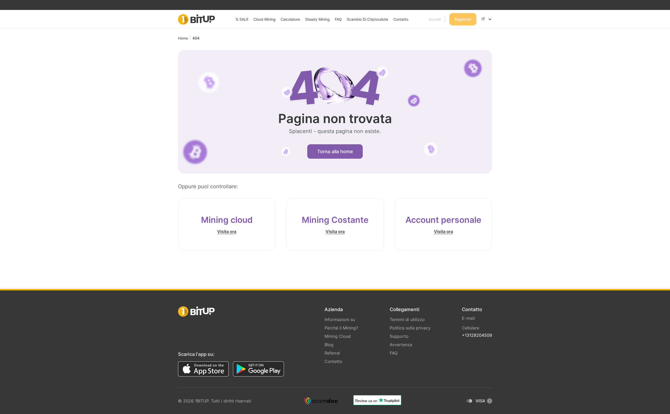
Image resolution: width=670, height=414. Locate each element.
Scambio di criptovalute (367, 19)
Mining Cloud (338, 336)
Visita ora (226, 231)
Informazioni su (340, 319)
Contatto (400, 19)
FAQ (338, 19)
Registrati (463, 19)
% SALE (242, 19)
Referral (332, 353)
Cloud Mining (264, 19)
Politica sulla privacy (410, 327)
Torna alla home (335, 151)
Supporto (399, 336)
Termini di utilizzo (407, 319)
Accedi (435, 19)
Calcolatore (290, 19)
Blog (329, 344)
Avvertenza (401, 344)
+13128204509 (477, 335)
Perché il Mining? (341, 327)
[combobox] (486, 19)
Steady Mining (317, 19)
